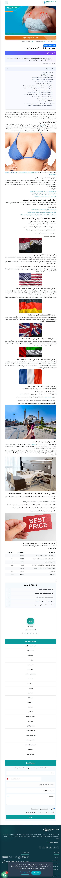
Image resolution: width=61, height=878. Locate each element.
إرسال (30, 817)
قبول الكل (36, 873)
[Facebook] (57, 847)
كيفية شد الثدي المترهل (47, 75)
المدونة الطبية (55, 860)
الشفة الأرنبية (30, 651)
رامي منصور (50, 42)
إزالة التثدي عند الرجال (30, 646)
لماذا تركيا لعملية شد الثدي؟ (46, 101)
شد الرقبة (30, 707)
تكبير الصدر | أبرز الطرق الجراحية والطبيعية (45, 196)
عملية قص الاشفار (30, 740)
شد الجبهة (30, 693)
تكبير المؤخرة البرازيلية (30, 674)
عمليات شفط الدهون (31, 735)
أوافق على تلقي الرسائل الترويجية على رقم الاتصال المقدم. (40, 812)
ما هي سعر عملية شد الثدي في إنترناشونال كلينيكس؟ (39, 105)
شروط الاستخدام (34, 809)
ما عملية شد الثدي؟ (48, 73)
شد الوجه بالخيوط (30, 717)
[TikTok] (40, 847)
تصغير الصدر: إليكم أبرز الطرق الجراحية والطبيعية (44, 194)
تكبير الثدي (30, 669)
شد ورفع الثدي (30, 726)
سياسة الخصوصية (44, 809)
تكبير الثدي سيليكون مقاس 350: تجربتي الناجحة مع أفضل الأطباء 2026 (38, 215)
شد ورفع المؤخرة (30, 731)
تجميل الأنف (30, 660)
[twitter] (36, 633)
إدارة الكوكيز (25, 873)
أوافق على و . (42, 809)
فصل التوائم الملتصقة (30, 745)
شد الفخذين (30, 684)
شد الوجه (30, 721)
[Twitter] (54, 847)
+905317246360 (53, 843)
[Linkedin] (27, 633)
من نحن (56, 857)
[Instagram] (43, 847)
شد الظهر (30, 712)
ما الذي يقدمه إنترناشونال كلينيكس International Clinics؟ (38, 103)
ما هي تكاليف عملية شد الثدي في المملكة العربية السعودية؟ (37, 86)
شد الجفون (30, 698)
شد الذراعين (30, 702)
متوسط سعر (48, 397)
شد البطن (30, 688)
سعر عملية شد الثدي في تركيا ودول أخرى (42, 79)
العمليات (33, 444)
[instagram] (33, 633)
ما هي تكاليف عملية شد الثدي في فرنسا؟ (42, 97)
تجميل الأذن (30, 655)
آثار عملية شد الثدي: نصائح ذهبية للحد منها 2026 (43, 210)
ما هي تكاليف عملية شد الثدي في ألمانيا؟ (42, 90)
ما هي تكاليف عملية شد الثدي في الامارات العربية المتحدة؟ (38, 94)
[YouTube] (47, 847)
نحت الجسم (30, 749)
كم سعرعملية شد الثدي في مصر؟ (44, 84)
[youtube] (30, 633)
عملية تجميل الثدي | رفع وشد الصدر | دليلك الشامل (43, 191)
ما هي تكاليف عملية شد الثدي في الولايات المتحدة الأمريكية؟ (37, 88)
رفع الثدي (42, 125)
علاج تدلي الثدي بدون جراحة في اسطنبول (42, 77)
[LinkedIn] (50, 847)
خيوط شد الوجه (30, 754)
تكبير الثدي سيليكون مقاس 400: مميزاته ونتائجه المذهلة (42, 212)
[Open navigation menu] (6, 2)
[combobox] (8, 779)
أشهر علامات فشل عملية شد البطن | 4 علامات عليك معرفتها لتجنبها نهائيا (30, 173)
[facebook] (38, 633)
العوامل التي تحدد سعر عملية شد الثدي (43, 81)
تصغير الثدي (30, 665)
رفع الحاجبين (30, 679)
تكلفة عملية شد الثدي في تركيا (44, 99)
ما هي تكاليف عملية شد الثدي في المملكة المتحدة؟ (40, 92)
